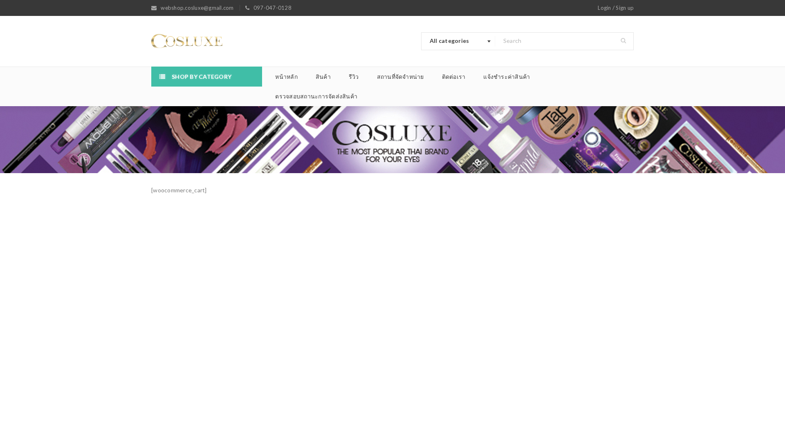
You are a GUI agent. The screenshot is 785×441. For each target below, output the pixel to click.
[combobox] (458, 41)
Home (368, 139)
